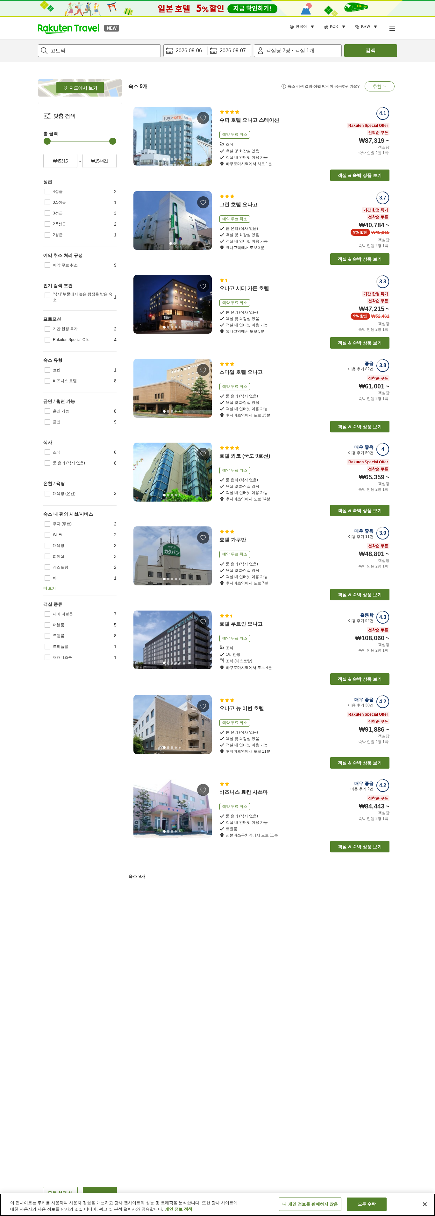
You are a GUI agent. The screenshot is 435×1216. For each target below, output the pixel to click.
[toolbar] (207, 50)
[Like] (203, 118)
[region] (217, 1204)
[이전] (140, 136)
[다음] (204, 136)
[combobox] (99, 50)
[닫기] (425, 1204)
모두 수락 (367, 1204)
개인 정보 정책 (178, 1209)
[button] (68, 28)
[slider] (47, 141)
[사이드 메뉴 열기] (392, 28)
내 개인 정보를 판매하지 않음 (310, 1204)
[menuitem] (302, 27)
